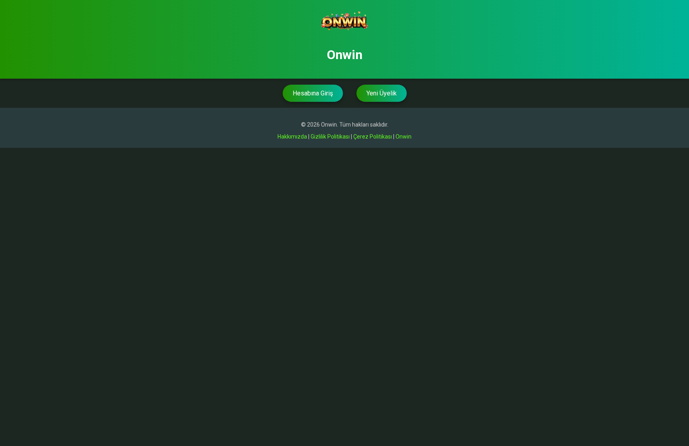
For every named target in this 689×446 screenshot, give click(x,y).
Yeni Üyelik (381, 93)
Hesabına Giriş (313, 93)
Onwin (403, 136)
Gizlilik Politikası (330, 136)
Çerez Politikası (372, 136)
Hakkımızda (292, 136)
